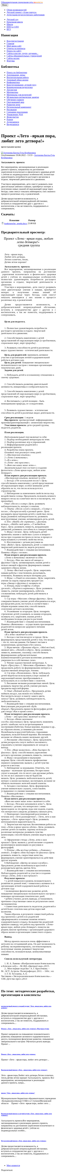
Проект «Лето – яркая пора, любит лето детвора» (18, 1054)
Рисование (12, 109)
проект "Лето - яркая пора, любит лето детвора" (18, 1093)
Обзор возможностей (17, 10)
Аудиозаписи (13, 122)
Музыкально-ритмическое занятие (23, 97)
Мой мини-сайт (14, 46)
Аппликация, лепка (16, 75)
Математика (12, 92)
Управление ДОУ (15, 114)
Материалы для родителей (19, 95)
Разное (10, 119)
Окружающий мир (15, 102)
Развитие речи (13, 104)
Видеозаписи (13, 124)
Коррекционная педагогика (20, 87)
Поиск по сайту (14, 51)
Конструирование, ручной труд (21, 85)
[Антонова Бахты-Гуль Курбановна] (18, 153)
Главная (10, 43)
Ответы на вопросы (16, 48)
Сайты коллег (13, 58)
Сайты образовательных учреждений (24, 56)
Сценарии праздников (17, 112)
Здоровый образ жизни (17, 80)
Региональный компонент (19, 107)
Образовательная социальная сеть (22, 2)
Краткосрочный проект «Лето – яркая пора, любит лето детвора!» (24, 1070)
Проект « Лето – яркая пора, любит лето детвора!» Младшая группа (25, 1028)
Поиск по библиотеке (17, 72)
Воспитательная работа (18, 77)
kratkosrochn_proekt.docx (15, 223)
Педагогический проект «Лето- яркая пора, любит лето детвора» (23, 1141)
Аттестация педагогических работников (26, 15)
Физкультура (13, 117)
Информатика (13, 82)
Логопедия (12, 90)
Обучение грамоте (15, 100)
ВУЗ (9, 29)
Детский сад (12, 19)
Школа (10, 24)
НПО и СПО (13, 27)
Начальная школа (15, 22)
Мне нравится (13, 1165)
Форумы (11, 61)
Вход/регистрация (15, 41)
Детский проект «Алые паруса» (22, 12)
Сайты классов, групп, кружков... (22, 53)
